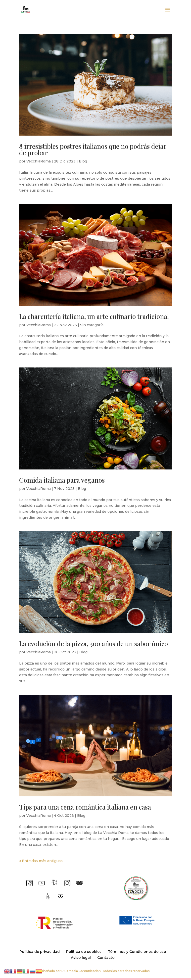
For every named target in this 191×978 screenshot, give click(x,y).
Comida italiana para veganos (62, 480)
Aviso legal (81, 957)
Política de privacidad (39, 951)
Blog (83, 161)
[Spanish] (39, 971)
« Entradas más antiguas (41, 861)
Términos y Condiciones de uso (137, 951)
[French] (13, 971)
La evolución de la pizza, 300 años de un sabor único (93, 643)
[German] (20, 971)
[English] (7, 971)
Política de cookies (83, 951)
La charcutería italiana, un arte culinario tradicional (94, 316)
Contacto (106, 957)
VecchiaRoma (38, 161)
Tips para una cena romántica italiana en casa (85, 807)
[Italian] (26, 971)
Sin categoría (91, 325)
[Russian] (33, 971)
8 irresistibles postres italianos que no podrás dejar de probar (92, 149)
